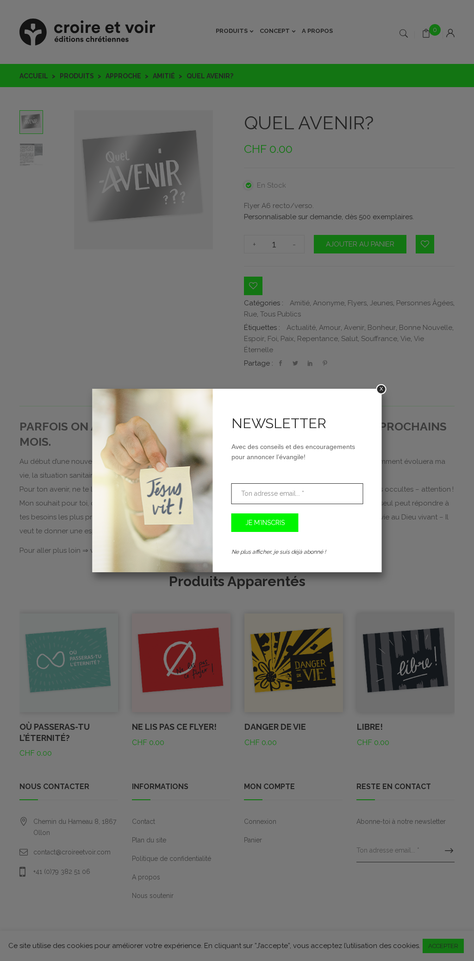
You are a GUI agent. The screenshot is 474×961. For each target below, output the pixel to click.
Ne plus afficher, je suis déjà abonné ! (278, 552)
